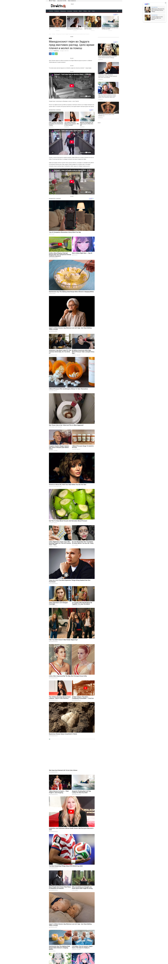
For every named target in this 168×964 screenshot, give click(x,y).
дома (50, 34)
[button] (117, 11)
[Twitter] (53, 53)
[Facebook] (50, 53)
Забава (53, 34)
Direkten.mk (56, 50)
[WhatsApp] (56, 53)
